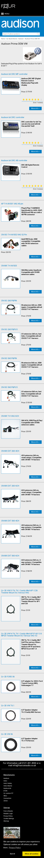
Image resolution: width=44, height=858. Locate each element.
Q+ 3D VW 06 (7, 734)
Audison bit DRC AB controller (14, 160)
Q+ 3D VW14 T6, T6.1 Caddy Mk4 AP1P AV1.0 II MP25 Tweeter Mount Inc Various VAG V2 (21, 634)
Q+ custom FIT (8, 793)
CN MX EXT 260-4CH (10, 451)
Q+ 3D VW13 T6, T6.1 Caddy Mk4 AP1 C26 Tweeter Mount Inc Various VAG (19, 591)
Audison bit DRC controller (12, 117)
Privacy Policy (8, 816)
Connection (7, 798)
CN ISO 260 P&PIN (9, 300)
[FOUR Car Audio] (8, 8)
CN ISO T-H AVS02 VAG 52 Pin (14, 234)
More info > (35, 108)
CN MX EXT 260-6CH (10, 486)
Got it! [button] (12, 854)
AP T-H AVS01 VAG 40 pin (12, 203)
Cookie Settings (9, 818)
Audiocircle (7, 788)
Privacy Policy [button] (15, 848)
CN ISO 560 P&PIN (9, 358)
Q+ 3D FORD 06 (8, 676)
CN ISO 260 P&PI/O (9, 329)
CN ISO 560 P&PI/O (9, 387)
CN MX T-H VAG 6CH (10, 416)
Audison (21, 39)
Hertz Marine (8, 786)
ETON (5, 791)
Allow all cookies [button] (31, 854)
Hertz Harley (8, 783)
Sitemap (6, 821)
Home (3, 39)
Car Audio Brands (11, 39)
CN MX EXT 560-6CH (10, 555)
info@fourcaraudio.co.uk (24, 765)
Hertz (5, 781)
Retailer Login (8, 813)
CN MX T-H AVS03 (9, 265)
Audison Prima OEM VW (32, 39)
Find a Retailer (8, 811)
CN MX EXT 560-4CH (10, 521)
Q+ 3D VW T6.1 (7, 705)
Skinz (5, 796)
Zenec (6, 801)
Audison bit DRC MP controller (14, 74)
